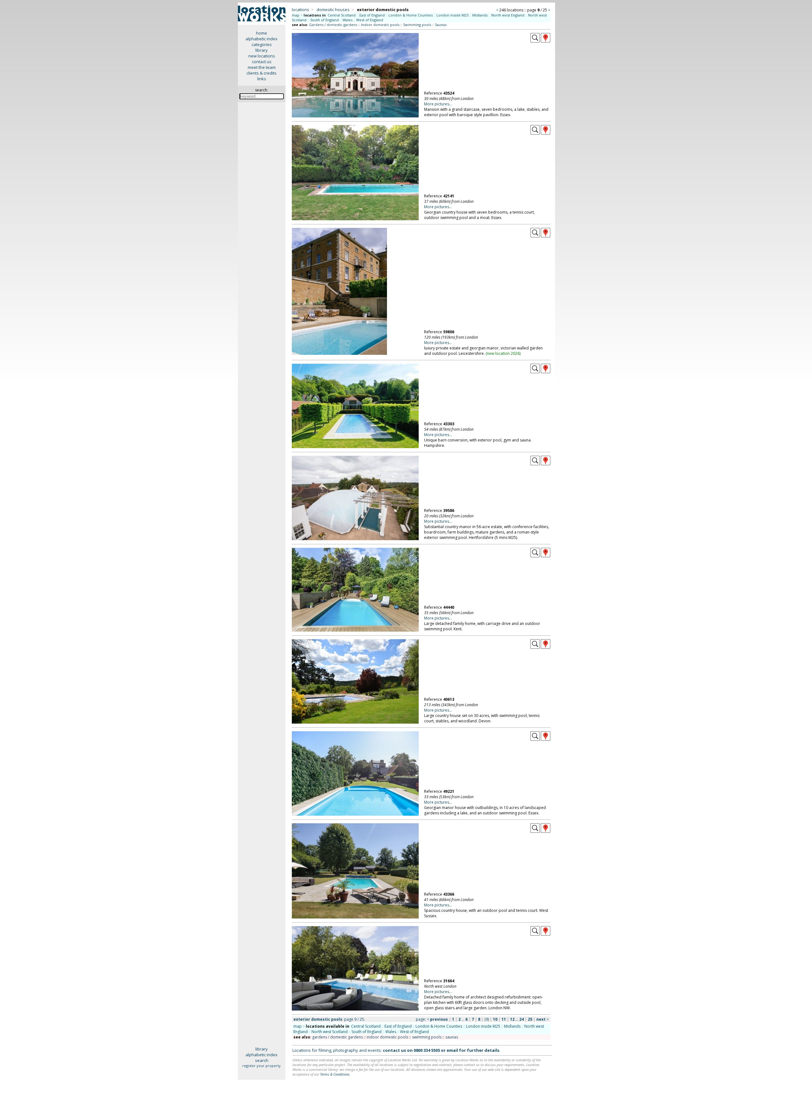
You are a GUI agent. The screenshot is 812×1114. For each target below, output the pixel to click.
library (261, 50)
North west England (507, 15)
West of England (369, 19)
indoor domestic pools (387, 1037)
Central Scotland (342, 15)
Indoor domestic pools (380, 24)
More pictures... (438, 104)
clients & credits (261, 73)
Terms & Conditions (335, 1074)
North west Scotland (329, 1031)
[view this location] (535, 41)
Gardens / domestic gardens (333, 24)
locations (300, 9)
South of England (324, 19)
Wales (347, 19)
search (261, 1060)
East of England (372, 15)
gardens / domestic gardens (337, 1037)
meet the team (262, 67)
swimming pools (427, 1037)
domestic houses (333, 9)
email (452, 1050)
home (261, 33)
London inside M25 (452, 15)
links (261, 79)
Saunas (441, 24)
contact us (262, 61)
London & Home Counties (411, 15)
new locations (261, 56)
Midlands (480, 15)
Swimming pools (417, 24)
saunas (451, 1037)
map (295, 15)
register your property (261, 1065)
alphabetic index (262, 39)
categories (262, 44)
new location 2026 (503, 353)
